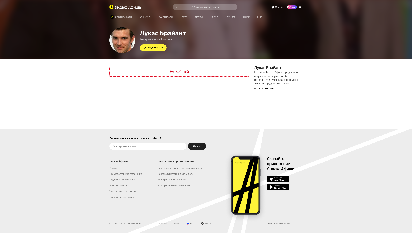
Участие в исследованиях (122, 191)
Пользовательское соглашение (125, 174)
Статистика (163, 223)
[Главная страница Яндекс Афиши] (111, 7)
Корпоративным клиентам (172, 179)
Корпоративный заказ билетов (174, 185)
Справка (113, 168)
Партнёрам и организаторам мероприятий (180, 168)
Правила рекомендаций (121, 197)
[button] (260, 17)
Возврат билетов (118, 185)
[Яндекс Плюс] (292, 7)
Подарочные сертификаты (123, 179)
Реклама (177, 223)
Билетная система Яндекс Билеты (175, 174)
